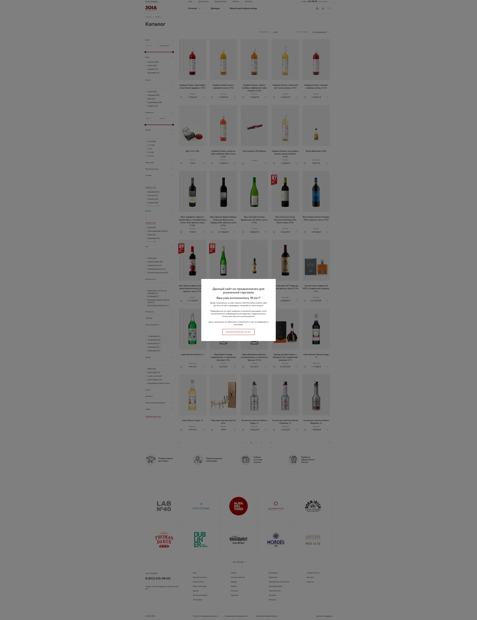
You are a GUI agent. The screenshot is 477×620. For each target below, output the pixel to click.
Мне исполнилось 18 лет (238, 332)
